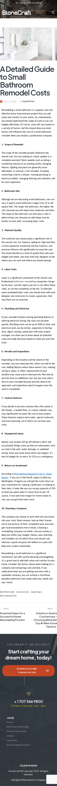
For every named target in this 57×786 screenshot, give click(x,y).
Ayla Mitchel (28, 101)
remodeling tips (8, 595)
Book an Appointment (18, 744)
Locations (12, 740)
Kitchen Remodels (16, 731)
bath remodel (7, 591)
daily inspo (36, 591)
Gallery (10, 735)
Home (10, 722)
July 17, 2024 (10, 101)
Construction (22, 591)
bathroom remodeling (25, 281)
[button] (24, 731)
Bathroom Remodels (18, 726)
